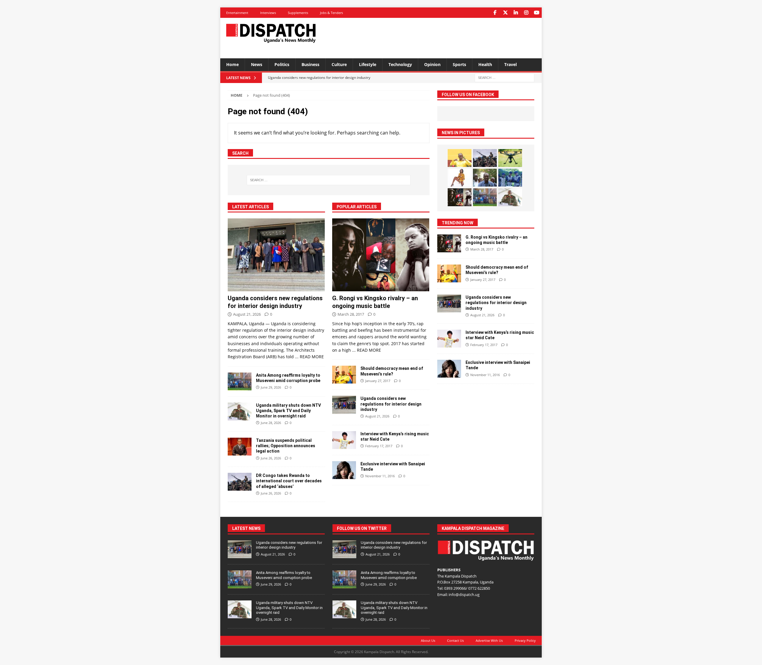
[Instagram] (526, 12)
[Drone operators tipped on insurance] (510, 158)
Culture (339, 64)
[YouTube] (536, 12)
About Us (428, 640)
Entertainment (237, 12)
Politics (281, 64)
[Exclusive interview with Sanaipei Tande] (344, 470)
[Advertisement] (438, 37)
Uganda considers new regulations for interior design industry (390, 403)
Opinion (432, 64)
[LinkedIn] (515, 12)
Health (485, 64)
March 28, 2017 (351, 314)
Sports (459, 64)
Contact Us (455, 640)
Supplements (298, 12)
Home (232, 64)
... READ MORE (309, 356)
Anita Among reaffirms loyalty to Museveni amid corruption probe (284, 575)
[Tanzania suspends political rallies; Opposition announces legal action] (240, 447)
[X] (505, 12)
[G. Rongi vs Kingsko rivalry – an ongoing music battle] (381, 254)
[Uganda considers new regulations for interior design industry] (276, 254)
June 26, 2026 (271, 458)
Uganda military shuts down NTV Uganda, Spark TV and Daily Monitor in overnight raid (288, 410)
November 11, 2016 (380, 476)
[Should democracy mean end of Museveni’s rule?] (344, 375)
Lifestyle (367, 64)
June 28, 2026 (271, 422)
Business (310, 64)
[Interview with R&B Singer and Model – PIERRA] (459, 178)
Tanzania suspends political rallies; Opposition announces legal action (285, 445)
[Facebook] (495, 12)
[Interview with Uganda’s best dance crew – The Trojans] (510, 178)
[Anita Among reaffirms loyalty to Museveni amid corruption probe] (240, 381)
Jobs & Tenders (331, 12)
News (256, 64)
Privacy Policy (525, 640)
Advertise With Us (489, 640)
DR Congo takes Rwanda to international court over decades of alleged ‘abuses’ (289, 481)
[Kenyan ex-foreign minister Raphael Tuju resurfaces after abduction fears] (485, 178)
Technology (400, 64)
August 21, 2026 (247, 314)
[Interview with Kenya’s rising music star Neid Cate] (344, 440)
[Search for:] (504, 77)
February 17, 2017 (378, 446)
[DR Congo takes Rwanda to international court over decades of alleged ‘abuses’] (240, 482)
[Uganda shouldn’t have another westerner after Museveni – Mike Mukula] (459, 158)
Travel (510, 64)
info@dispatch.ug (464, 594)
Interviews (268, 12)
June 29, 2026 (271, 387)
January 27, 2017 (377, 380)
